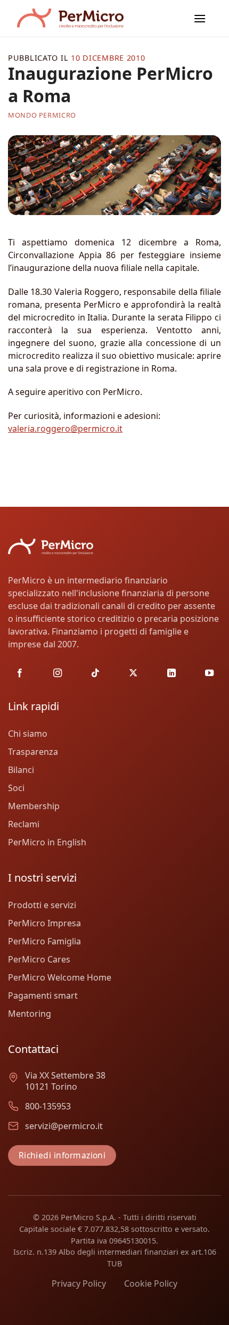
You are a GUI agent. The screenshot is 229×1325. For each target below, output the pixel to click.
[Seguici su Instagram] (57, 673)
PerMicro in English (47, 842)
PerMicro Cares (39, 959)
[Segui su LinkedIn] (171, 673)
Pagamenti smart (43, 995)
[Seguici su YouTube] (209, 673)
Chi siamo (27, 733)
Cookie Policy (150, 1283)
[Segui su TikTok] (95, 673)
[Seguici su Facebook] (19, 673)
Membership (34, 806)
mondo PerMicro (42, 115)
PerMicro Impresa (44, 923)
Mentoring (29, 1013)
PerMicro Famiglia (44, 941)
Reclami (23, 824)
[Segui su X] (133, 673)
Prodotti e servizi (42, 905)
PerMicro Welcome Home (59, 977)
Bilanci (21, 770)
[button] (199, 18)
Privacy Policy (79, 1283)
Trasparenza (33, 752)
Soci (16, 788)
